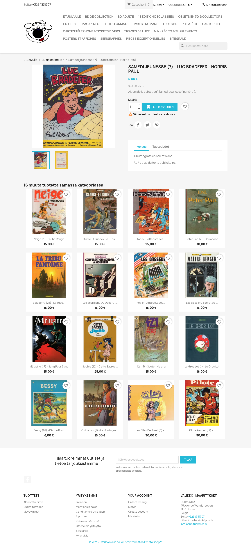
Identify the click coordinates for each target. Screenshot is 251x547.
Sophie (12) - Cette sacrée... (100, 366)
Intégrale (177, 39)
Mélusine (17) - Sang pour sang (49, 366)
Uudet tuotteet (33, 507)
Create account (138, 511)
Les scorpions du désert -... (100, 302)
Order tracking (137, 502)
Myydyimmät (31, 511)
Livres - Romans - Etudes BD (155, 24)
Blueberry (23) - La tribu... (49, 302)
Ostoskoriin (160, 106)
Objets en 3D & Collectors (200, 17)
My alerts (134, 516)
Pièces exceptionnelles (145, 39)
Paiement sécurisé (87, 521)
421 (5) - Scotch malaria (151, 366)
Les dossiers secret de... (202, 302)
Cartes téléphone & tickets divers (91, 31)
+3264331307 (41, 5)
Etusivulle (72, 17)
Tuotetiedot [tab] (161, 147)
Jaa (138, 125)
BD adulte (126, 17)
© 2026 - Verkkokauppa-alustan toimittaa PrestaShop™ (125, 542)
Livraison (81, 502)
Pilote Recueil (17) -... (202, 430)
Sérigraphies (111, 39)
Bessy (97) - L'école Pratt (49, 430)
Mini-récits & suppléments (175, 31)
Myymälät (82, 535)
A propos (81, 516)
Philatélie (190, 24)
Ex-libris (70, 24)
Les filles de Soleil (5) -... (151, 430)
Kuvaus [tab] (141, 147)
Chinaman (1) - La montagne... (100, 430)
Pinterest (156, 125)
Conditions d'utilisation (90, 511)
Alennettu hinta (33, 502)
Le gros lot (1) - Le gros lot (202, 366)
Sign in (132, 507)
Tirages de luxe (137, 31)
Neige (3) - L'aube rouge (49, 239)
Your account (140, 495)
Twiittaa (147, 125)
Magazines (90, 24)
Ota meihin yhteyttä (88, 526)
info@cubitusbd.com (194, 524)
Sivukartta (82, 530)
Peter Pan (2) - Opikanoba (202, 239)
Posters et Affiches (79, 39)
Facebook (27, 479)
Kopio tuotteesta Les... (151, 239)
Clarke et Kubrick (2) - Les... (100, 239)
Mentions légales (86, 507)
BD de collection (99, 17)
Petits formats (115, 24)
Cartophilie (212, 24)
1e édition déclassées (156, 17)
